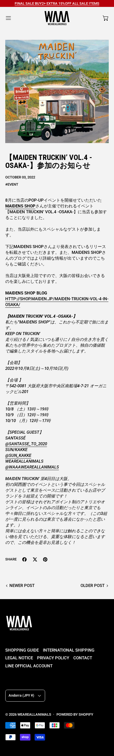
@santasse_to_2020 (26, 443)
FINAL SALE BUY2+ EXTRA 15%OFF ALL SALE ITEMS (57, 3)
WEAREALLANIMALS (34, 714)
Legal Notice (19, 657)
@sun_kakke (18, 455)
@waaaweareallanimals (32, 467)
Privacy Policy (53, 657)
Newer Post (22, 585)
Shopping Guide (22, 650)
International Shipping (68, 650)
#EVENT (11, 184)
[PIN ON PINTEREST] (45, 559)
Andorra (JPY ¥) (21, 695)
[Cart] (106, 18)
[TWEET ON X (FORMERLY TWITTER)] (35, 559)
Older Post (93, 585)
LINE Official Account (29, 665)
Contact (82, 657)
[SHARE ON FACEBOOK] (24, 559)
